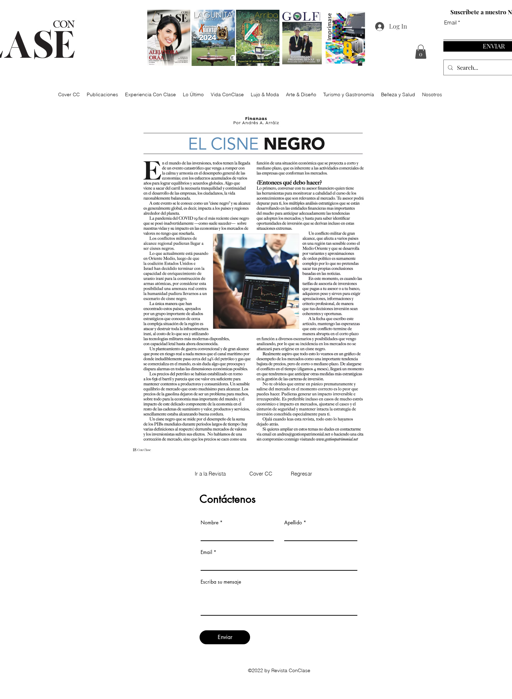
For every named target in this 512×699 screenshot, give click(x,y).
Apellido (293, 522)
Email (206, 552)
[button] (421, 52)
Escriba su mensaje (221, 581)
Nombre (209, 522)
